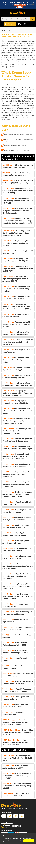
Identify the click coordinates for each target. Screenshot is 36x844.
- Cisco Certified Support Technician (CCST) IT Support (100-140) (17, 732)
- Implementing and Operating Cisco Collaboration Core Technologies (15, 484)
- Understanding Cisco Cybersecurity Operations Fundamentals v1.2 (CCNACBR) (17, 190)
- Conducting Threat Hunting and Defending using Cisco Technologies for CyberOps (16, 233)
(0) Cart (23, 24)
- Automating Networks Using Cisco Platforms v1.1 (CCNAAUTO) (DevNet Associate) (17, 210)
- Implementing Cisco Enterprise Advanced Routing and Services (16, 243)
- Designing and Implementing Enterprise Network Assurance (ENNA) (15, 278)
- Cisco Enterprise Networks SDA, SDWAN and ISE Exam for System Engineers (17, 596)
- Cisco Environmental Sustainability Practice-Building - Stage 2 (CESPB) (17, 785)
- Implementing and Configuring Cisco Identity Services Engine (15, 360)
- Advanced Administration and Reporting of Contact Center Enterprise (17, 566)
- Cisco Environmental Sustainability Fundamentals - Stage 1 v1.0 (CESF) (16, 775)
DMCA (27, 808)
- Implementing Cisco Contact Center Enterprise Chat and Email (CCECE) (16, 586)
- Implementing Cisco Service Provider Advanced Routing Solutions (16, 288)
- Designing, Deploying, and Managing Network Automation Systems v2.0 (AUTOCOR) (17, 494)
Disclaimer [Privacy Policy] (15, 808)
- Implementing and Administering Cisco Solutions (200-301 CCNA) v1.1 (17, 200)
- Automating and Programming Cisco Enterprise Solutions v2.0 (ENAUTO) (17, 268)
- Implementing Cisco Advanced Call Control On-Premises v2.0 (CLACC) (18, 411)
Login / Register (10, 24)
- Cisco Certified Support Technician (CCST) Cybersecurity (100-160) (16, 722)
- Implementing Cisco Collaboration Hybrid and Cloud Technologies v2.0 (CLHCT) (16, 421)
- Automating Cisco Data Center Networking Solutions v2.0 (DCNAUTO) (17, 342)
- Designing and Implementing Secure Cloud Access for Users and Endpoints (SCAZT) (17, 393)
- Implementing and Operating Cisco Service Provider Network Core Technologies (15, 456)
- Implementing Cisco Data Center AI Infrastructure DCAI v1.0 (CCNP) (17, 758)
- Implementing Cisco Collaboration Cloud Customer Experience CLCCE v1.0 (16, 431)
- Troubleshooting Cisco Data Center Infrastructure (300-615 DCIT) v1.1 (17, 324)
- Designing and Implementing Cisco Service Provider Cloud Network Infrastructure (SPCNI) (16, 306)
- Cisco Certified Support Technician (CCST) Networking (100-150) (16, 742)
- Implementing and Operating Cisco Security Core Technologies (15, 474)
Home (3, 30)
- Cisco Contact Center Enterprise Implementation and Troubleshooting (17, 576)
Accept (28, 841)
